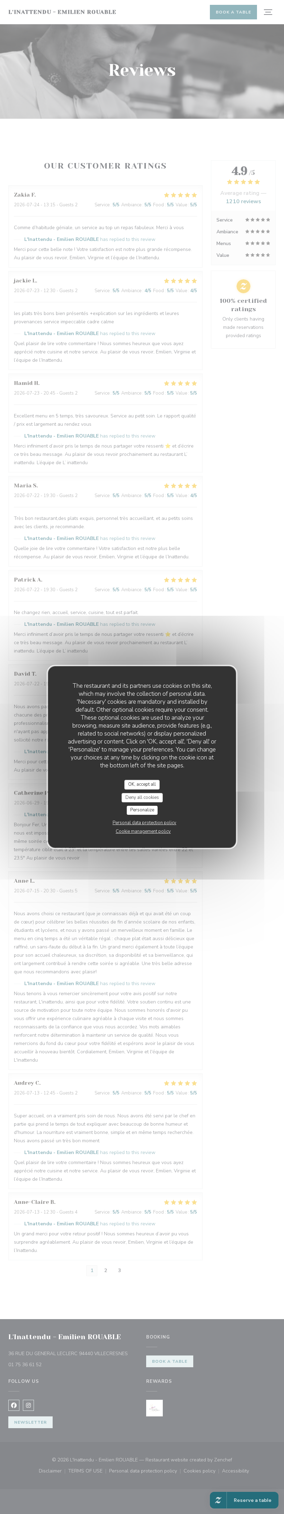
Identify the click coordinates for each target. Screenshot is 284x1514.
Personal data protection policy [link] (144, 823)
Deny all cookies (142, 797)
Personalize (142, 810)
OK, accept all (142, 784)
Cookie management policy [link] (143, 831)
